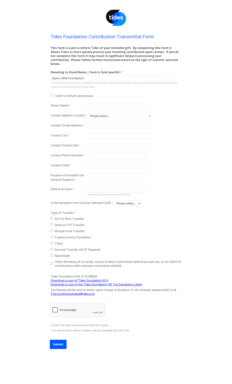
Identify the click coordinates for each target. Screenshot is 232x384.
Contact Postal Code (64, 145)
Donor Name (59, 105)
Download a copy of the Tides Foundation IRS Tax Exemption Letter (96, 284)
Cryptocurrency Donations (73, 237)
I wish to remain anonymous (74, 96)
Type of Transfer (62, 213)
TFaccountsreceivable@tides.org (72, 294)
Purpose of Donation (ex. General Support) (68, 177)
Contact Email (60, 165)
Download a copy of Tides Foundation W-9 (79, 280)
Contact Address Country (67, 115)
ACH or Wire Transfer (69, 219)
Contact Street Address (66, 125)
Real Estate (62, 256)
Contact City (59, 135)
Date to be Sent (61, 189)
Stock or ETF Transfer (70, 225)
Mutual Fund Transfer (70, 231)
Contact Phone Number (67, 155)
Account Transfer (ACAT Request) (77, 250)
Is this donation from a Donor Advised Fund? (81, 203)
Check (59, 243)
